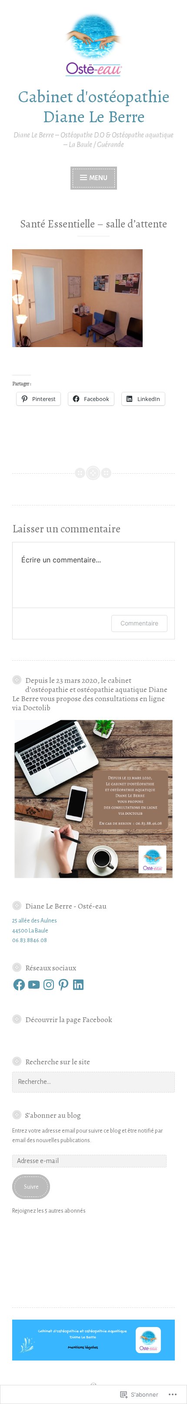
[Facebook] (19, 985)
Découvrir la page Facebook (68, 1019)
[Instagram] (49, 985)
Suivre (31, 1187)
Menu (97, 177)
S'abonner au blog (53, 1115)
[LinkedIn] (78, 985)
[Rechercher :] (93, 1082)
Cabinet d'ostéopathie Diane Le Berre (94, 106)
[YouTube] (34, 985)
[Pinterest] (63, 985)
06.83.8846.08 (29, 940)
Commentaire (139, 623)
